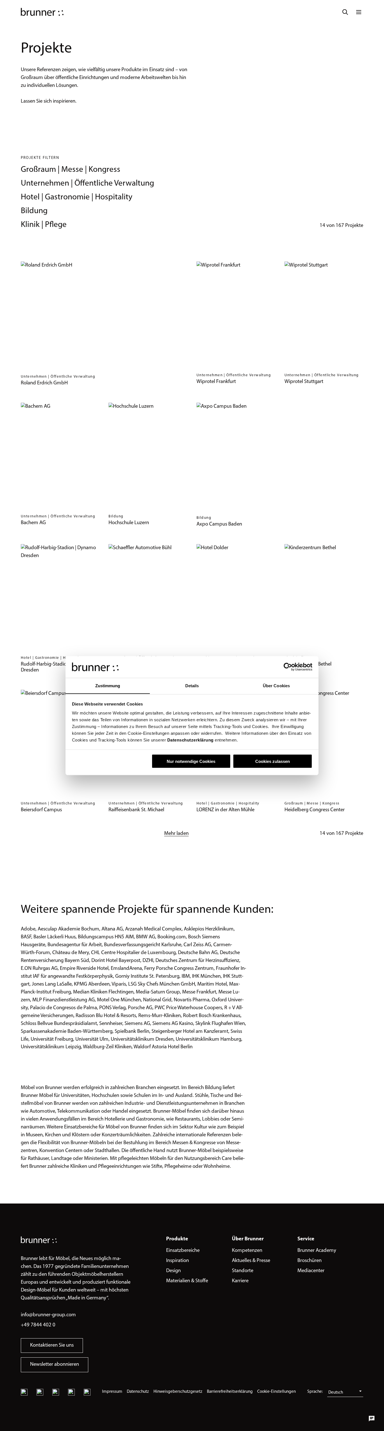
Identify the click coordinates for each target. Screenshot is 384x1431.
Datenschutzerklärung (190, 739)
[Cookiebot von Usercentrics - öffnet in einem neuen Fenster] (287, 666)
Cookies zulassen (272, 761)
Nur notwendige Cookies (191, 761)
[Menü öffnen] (358, 12)
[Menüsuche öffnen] (345, 12)
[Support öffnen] (372, 1419)
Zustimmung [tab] (107, 685)
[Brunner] (42, 12)
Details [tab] (192, 685)
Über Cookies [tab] (276, 685)
